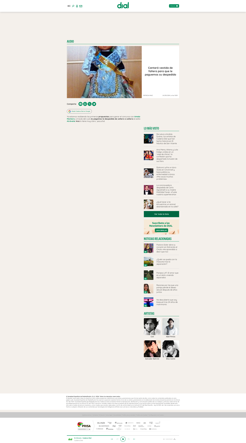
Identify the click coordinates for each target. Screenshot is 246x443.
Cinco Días (127, 426)
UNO (114, 426)
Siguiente (134, 439)
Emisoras (102, 415)
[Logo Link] (123, 5)
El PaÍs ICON (127, 429)
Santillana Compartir (129, 423)
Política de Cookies (141, 415)
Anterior (111, 439)
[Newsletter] (81, 6)
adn (150, 423)
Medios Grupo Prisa (84, 429)
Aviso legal (109, 415)
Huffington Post (103, 426)
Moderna (109, 429)
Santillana (119, 423)
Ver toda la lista (161, 214)
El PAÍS (101, 423)
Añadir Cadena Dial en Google (81, 111)
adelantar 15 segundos (128, 439)
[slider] (123, 435)
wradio (119, 426)
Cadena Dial (134, 426)
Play (123, 439)
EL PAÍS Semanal (141, 426)
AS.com (143, 423)
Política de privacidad (128, 415)
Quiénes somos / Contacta (90, 415)
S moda (135, 429)
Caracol (157, 423)
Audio (70, 41)
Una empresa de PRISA (84, 424)
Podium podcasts (119, 429)
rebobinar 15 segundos (117, 439)
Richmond (100, 429)
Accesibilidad (117, 415)
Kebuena (155, 426)
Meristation (152, 429)
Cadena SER (138, 423)
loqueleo (143, 429)
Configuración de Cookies (156, 415)
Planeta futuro (148, 426)
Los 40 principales (110, 423)
